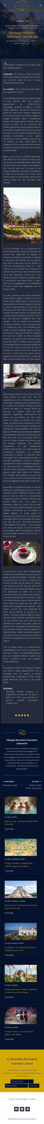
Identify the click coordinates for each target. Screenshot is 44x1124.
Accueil (7, 25)
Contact (32, 1099)
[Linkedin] (27, 1109)
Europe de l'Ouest (24, 25)
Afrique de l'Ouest (18, 859)
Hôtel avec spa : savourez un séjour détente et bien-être (21, 822)
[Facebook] (16, 1109)
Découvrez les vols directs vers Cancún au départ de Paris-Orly (21, 906)
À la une (8, 817)
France (14, 943)
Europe (13, 25)
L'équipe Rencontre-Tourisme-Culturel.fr (22, 41)
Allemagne (20, 21)
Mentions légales (22, 1099)
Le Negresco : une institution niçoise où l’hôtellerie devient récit (20, 948)
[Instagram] (22, 1109)
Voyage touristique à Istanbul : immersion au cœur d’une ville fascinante (21, 990)
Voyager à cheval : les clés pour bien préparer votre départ (19, 1033)
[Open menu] (5, 5)
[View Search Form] (40, 5)
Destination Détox (10, 783)
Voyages (22, 901)
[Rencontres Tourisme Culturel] (22, 5)
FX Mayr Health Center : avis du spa (33, 784)
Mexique (15, 901)
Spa (27, 21)
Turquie (15, 985)
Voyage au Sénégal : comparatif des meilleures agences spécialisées (18, 864)
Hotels (14, 817)
